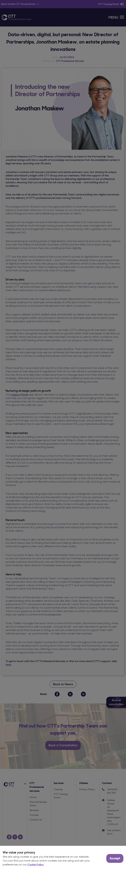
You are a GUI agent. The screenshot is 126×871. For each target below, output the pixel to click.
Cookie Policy (35, 864)
